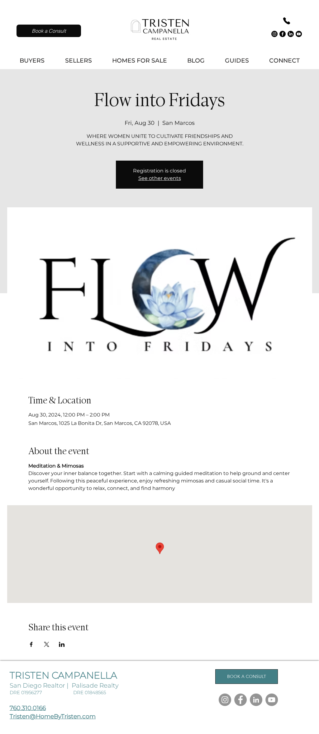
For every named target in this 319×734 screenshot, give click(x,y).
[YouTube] (271, 700)
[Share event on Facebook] (31, 644)
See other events (159, 178)
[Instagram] (274, 34)
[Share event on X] (47, 644)
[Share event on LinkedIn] (62, 644)
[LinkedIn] (291, 34)
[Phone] (286, 21)
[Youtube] (299, 34)
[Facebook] (282, 34)
